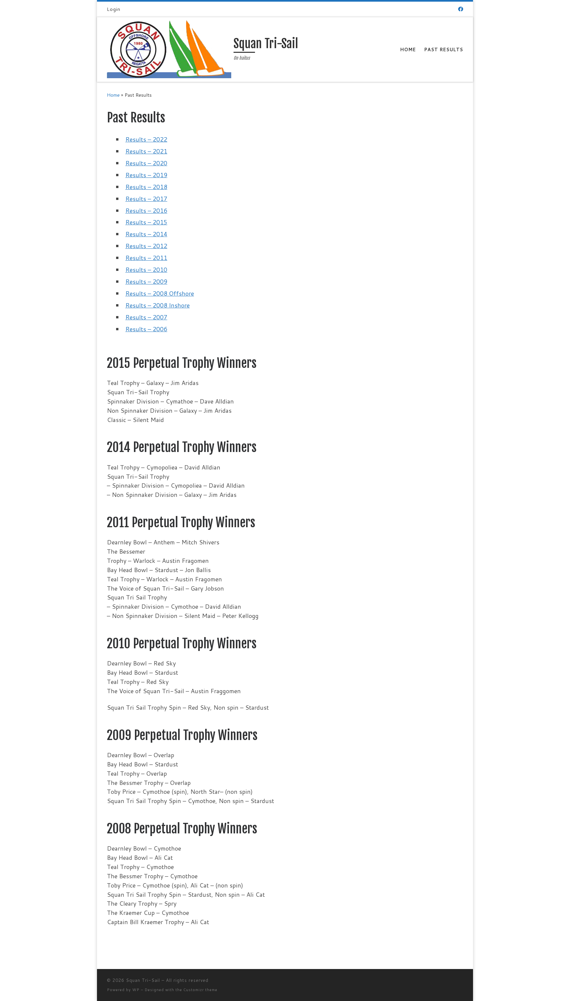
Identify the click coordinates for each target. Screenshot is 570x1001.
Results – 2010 (146, 269)
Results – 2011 (146, 257)
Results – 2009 (146, 281)
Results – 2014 (146, 234)
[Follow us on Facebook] (460, 9)
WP (136, 989)
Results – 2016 (146, 210)
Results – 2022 (146, 139)
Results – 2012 (146, 246)
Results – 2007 (146, 317)
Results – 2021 (146, 151)
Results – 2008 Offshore (159, 293)
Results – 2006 (146, 329)
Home (113, 94)
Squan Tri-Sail (143, 980)
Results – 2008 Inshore (157, 305)
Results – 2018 (146, 186)
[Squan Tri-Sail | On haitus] (169, 49)
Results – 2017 (146, 198)
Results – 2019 (146, 175)
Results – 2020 (146, 163)
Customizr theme (200, 989)
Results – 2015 (146, 222)
